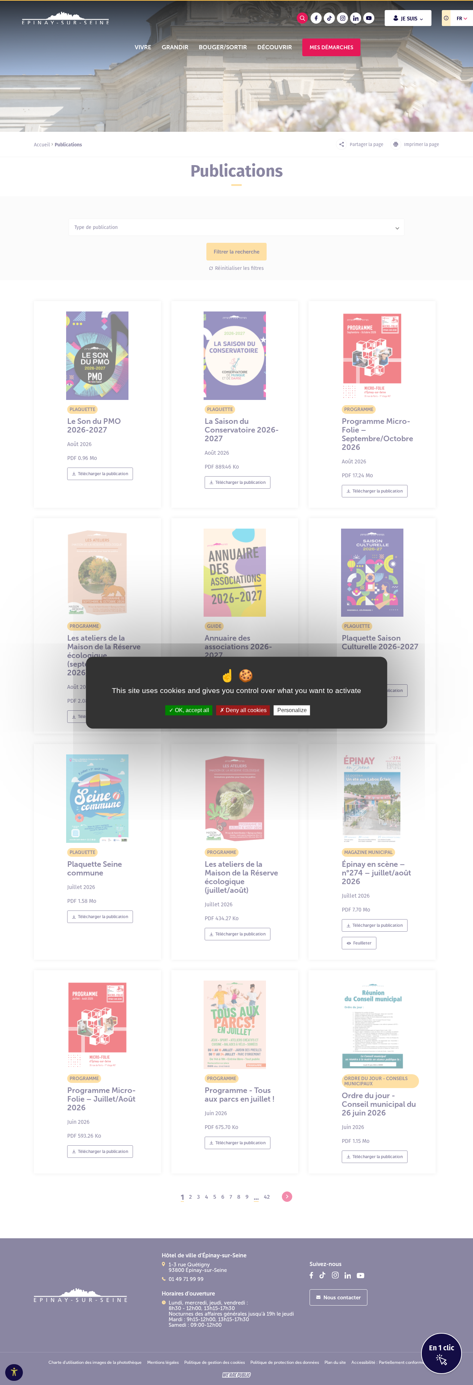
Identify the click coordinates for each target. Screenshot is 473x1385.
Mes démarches (331, 47)
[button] (143, 47)
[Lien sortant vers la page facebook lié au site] (316, 18)
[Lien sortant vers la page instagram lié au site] (342, 18)
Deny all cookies (245, 710)
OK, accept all (191, 710)
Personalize (292, 710)
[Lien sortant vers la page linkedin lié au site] (355, 18)
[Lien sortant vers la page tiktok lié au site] (329, 18)
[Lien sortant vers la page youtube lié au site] (368, 18)
